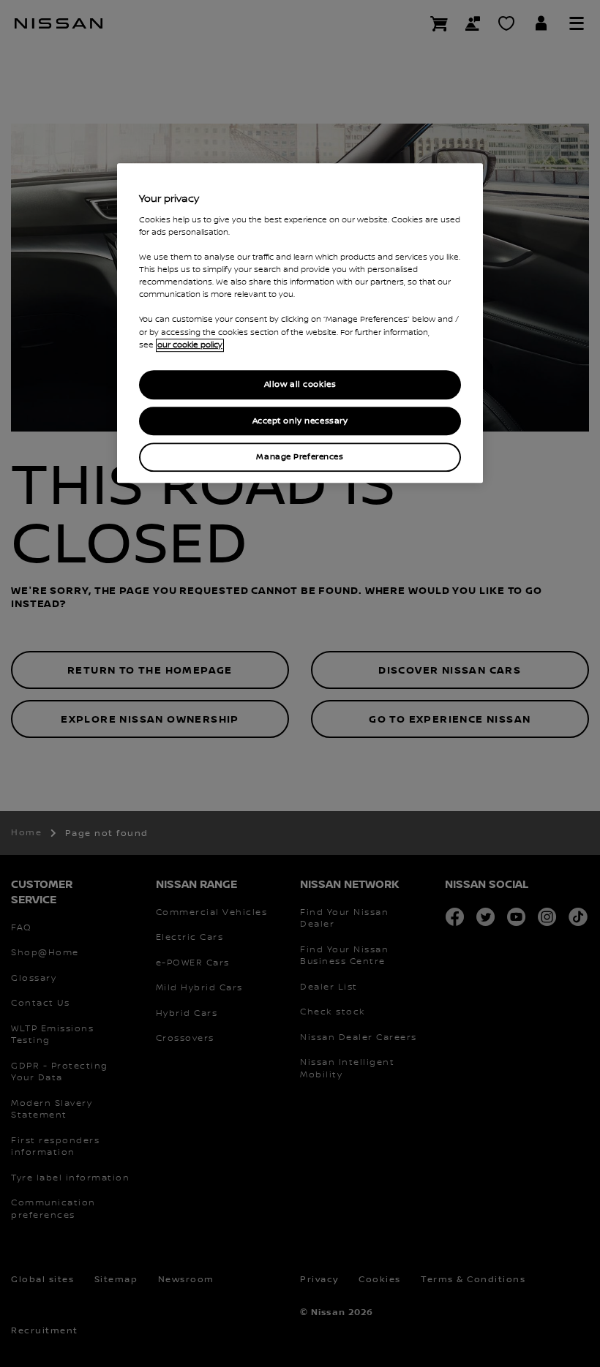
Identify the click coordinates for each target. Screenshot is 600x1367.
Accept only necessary (300, 421)
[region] (300, 323)
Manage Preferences (299, 457)
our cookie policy (189, 345)
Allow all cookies (300, 384)
